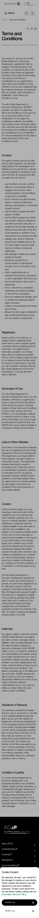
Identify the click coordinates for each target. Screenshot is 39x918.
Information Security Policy (14, 895)
